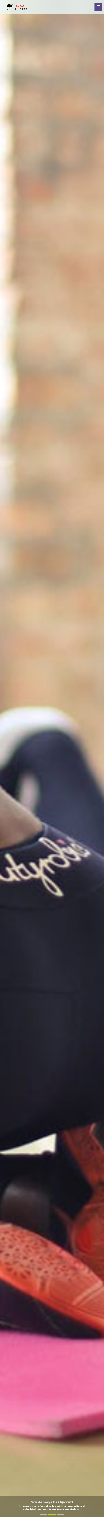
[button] (43, 1514)
